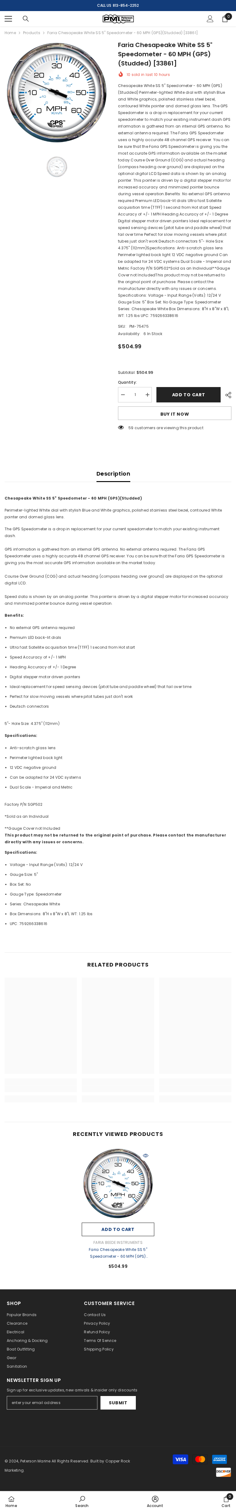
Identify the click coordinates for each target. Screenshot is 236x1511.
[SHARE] (226, 395)
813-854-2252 (126, 5)
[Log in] (210, 18)
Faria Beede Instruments (118, 1242)
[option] (57, 92)
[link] (41, 1089)
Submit (118, 1403)
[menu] (8, 18)
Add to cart (188, 395)
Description (113, 473)
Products (31, 32)
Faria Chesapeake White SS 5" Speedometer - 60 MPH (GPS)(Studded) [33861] (118, 1253)
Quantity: (127, 382)
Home (10, 32)
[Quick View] (145, 1155)
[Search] (26, 18)
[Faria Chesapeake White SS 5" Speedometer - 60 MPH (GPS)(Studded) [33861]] (118, 1183)
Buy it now (174, 414)
